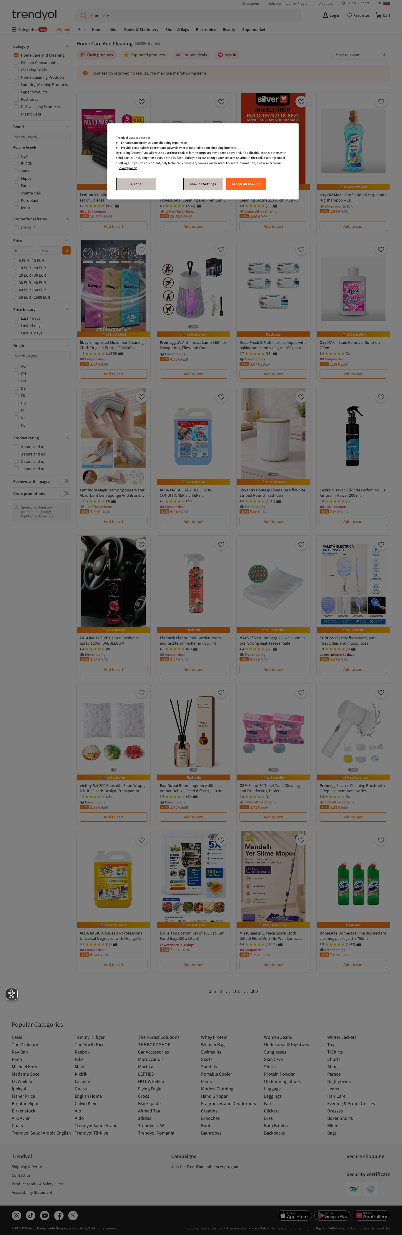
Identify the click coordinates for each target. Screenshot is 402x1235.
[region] (203, 161)
